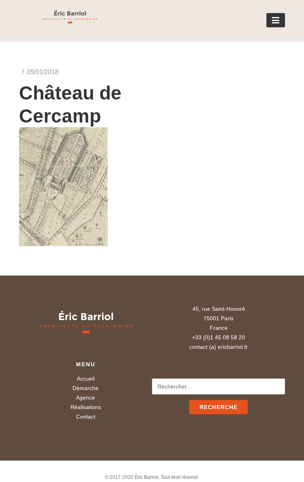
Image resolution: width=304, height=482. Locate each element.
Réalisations (85, 407)
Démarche (85, 388)
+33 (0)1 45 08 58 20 (218, 337)
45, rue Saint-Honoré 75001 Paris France (218, 318)
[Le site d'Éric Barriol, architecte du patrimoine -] (58, 20)
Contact (85, 416)
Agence (85, 397)
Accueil (86, 378)
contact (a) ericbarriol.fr (218, 347)
